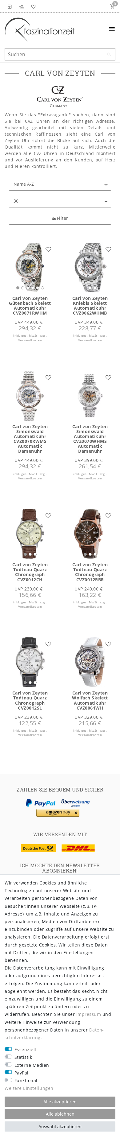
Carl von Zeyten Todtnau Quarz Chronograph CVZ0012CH (30, 572)
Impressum (88, 1014)
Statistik (23, 1057)
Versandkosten (30, 340)
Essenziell (25, 1049)
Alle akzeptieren (60, 1102)
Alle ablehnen (60, 1114)
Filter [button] (62, 218)
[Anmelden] (10, 6)
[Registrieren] (21, 6)
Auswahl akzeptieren (60, 1126)
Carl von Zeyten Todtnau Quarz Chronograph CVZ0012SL (30, 700)
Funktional (26, 1080)
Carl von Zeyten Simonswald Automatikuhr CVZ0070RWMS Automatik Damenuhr (30, 439)
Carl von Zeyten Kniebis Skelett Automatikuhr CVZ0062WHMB (90, 305)
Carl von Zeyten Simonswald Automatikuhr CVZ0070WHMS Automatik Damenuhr (90, 439)
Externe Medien (31, 1065)
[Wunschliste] (32, 6)
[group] (30, 267)
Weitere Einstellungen (29, 1088)
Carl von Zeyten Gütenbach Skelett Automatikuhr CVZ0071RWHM (30, 305)
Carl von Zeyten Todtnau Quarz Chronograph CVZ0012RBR (90, 572)
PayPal (21, 1073)
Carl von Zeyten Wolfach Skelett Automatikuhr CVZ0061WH (90, 700)
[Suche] (109, 54)
